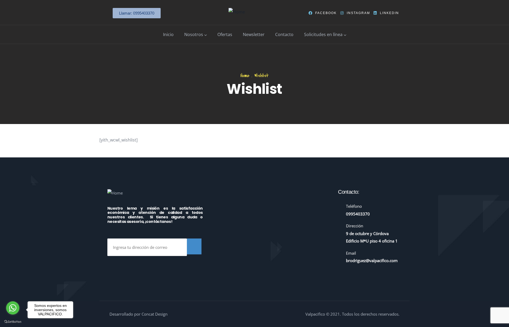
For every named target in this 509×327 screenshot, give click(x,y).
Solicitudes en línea (323, 34)
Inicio (168, 34)
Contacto (284, 34)
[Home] (237, 12)
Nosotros (193, 34)
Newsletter (254, 34)
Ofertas (224, 34)
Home (244, 75)
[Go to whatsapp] (12, 308)
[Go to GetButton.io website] (12, 321)
